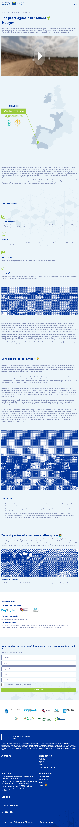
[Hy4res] (14, 4)
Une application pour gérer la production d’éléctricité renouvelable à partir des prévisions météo (19, 782)
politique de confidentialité (22, 685)
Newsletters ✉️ (44, 777)
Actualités (6, 773)
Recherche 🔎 (43, 780)
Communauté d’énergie (47, 767)
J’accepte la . (18, 685)
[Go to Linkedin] (6, 812)
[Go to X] (2, 812)
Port (40, 765)
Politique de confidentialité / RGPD (26, 822)
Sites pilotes (45, 755)
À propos (6, 755)
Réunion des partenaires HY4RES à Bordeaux (16, 786)
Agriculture (42, 759)
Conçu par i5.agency (47, 822)
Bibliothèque (45, 773)
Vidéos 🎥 (42, 782)
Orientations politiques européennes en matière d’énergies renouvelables (17, 778)
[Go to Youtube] (11, 812)
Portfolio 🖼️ (43, 785)
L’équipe (5, 796)
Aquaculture (43, 762)
